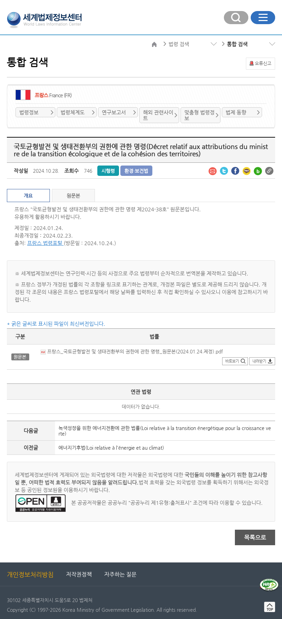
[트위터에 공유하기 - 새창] (224, 170)
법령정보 (29, 112)
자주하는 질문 (120, 574)
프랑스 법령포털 (45, 243)
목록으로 (255, 537)
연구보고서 (114, 112)
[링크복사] (269, 170)
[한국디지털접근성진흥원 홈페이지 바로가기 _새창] (269, 581)
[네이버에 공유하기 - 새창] (258, 170)
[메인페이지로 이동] (44, 19)
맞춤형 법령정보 (199, 115)
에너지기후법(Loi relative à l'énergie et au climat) (111, 447)
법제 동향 (236, 112)
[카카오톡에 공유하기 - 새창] (247, 170)
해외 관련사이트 (158, 115)
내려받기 (259, 361)
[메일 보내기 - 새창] (213, 170)
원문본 (73, 195)
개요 (28, 195)
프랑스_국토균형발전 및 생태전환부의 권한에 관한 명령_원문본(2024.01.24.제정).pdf (134, 351)
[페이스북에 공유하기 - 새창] (236, 170)
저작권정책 (79, 574)
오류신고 (263, 63)
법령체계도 (73, 112)
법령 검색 (179, 44)
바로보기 (232, 361)
